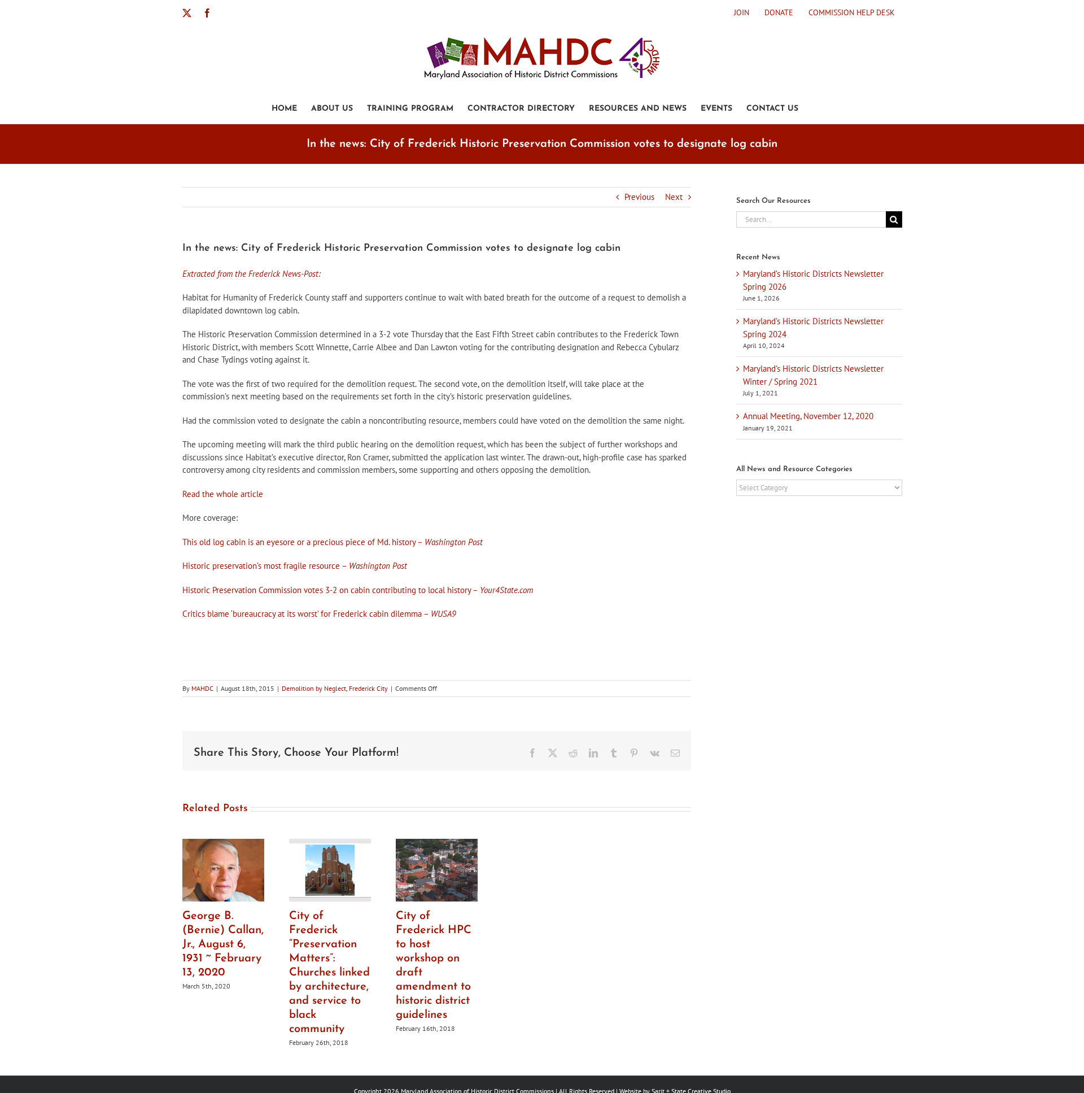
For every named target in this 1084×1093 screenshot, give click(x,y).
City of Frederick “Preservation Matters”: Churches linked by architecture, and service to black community (329, 973)
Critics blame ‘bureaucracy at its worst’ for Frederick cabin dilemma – (319, 613)
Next (674, 196)
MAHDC (202, 688)
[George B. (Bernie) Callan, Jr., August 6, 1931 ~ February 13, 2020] (223, 844)
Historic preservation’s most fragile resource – (294, 565)
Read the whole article (222, 494)
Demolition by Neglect (314, 688)
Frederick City (368, 688)
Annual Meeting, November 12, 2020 (808, 416)
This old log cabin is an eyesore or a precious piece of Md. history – (332, 542)
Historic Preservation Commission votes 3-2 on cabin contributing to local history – (357, 590)
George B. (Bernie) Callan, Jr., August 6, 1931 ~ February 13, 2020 (223, 944)
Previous (639, 196)
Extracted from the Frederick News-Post (250, 273)
